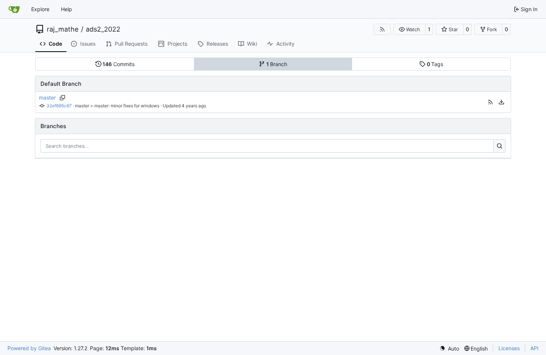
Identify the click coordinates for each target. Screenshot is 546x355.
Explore (40, 9)
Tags (435, 64)
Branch (276, 64)
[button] (409, 29)
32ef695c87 (59, 105)
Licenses (509, 348)
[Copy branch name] (62, 97)
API (534, 348)
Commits (118, 64)
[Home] (14, 9)
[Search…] (499, 146)
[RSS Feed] (382, 29)
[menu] (501, 102)
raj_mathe (62, 29)
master (47, 97)
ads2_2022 (103, 29)
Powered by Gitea (29, 348)
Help (66, 9)
